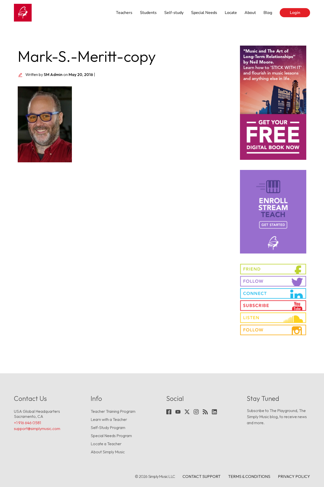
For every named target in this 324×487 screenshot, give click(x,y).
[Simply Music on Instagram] (273, 329)
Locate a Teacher (106, 443)
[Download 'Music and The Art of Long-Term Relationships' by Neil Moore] (273, 103)
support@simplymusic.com (37, 428)
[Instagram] (196, 411)
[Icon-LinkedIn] (214, 411)
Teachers (124, 12)
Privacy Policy (294, 476)
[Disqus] (125, 237)
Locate (231, 12)
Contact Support (201, 476)
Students (148, 12)
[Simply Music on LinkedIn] (273, 293)
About (250, 12)
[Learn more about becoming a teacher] (273, 212)
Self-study (174, 12)
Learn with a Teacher (109, 419)
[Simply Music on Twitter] (273, 281)
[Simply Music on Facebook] (273, 269)
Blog (268, 12)
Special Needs (204, 12)
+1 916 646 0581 (27, 422)
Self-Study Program (108, 427)
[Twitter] (187, 411)
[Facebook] (168, 411)
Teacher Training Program (113, 411)
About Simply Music (108, 451)
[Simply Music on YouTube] (273, 305)
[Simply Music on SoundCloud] (273, 317)
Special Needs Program (111, 435)
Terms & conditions (249, 476)
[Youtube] (177, 411)
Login (295, 12)
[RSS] (205, 411)
